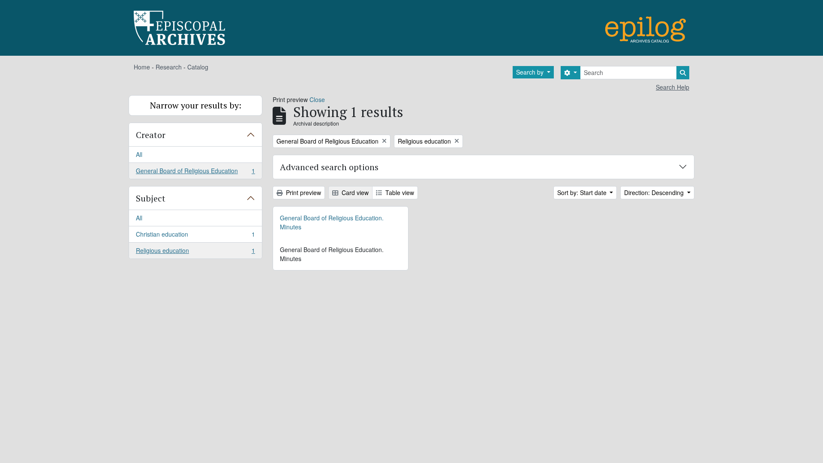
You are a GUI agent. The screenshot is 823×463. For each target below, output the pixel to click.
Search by (530, 72)
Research (169, 67)
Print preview (302, 192)
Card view (354, 192)
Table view (399, 192)
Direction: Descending (654, 192)
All (139, 154)
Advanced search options (329, 167)
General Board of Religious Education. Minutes (332, 222)
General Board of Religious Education (195, 172)
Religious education (195, 252)
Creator (150, 135)
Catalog (197, 67)
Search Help (672, 87)
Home (142, 67)
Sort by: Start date (582, 192)
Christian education (195, 236)
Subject (150, 198)
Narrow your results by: (195, 105)
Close (317, 99)
